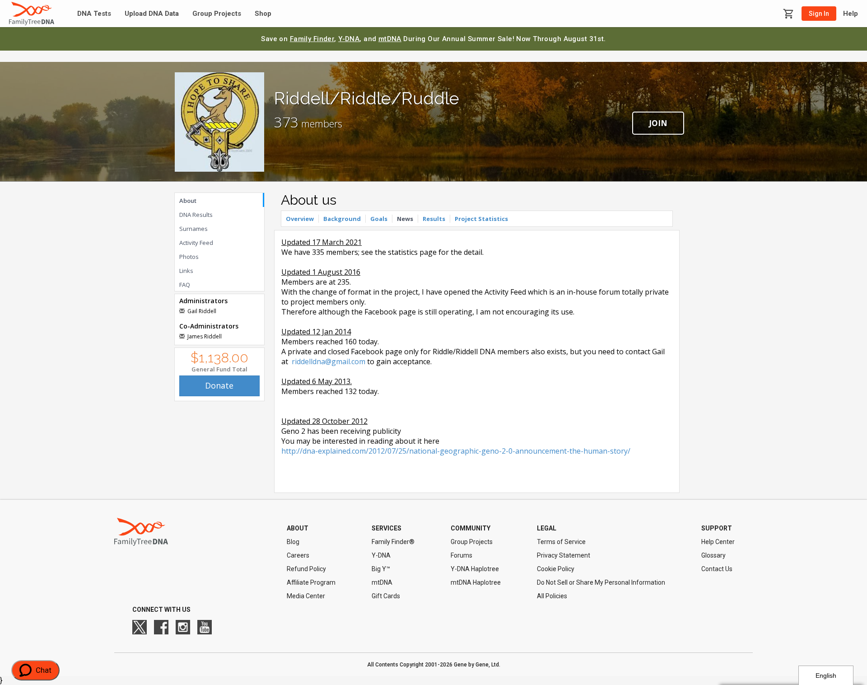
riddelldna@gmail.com (328, 361)
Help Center (718, 542)
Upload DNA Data (152, 13)
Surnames (193, 229)
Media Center (306, 596)
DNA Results (196, 215)
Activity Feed (196, 243)
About (187, 201)
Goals (378, 219)
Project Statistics (481, 219)
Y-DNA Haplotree (475, 569)
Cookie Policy (555, 569)
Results (434, 219)
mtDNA (389, 39)
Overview (300, 219)
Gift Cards (386, 596)
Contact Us (716, 569)
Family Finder (312, 39)
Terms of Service (561, 542)
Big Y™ (381, 569)
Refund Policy (306, 569)
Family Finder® (393, 542)
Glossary (713, 555)
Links (186, 271)
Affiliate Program (311, 582)
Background (342, 219)
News (405, 219)
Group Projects (216, 13)
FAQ (184, 285)
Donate (219, 385)
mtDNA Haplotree (476, 582)
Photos (189, 257)
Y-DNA (348, 39)
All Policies (552, 596)
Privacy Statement (563, 555)
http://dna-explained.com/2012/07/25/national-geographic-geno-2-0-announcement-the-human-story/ (455, 451)
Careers (298, 555)
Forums (461, 555)
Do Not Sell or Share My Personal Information (601, 582)
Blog (293, 542)
